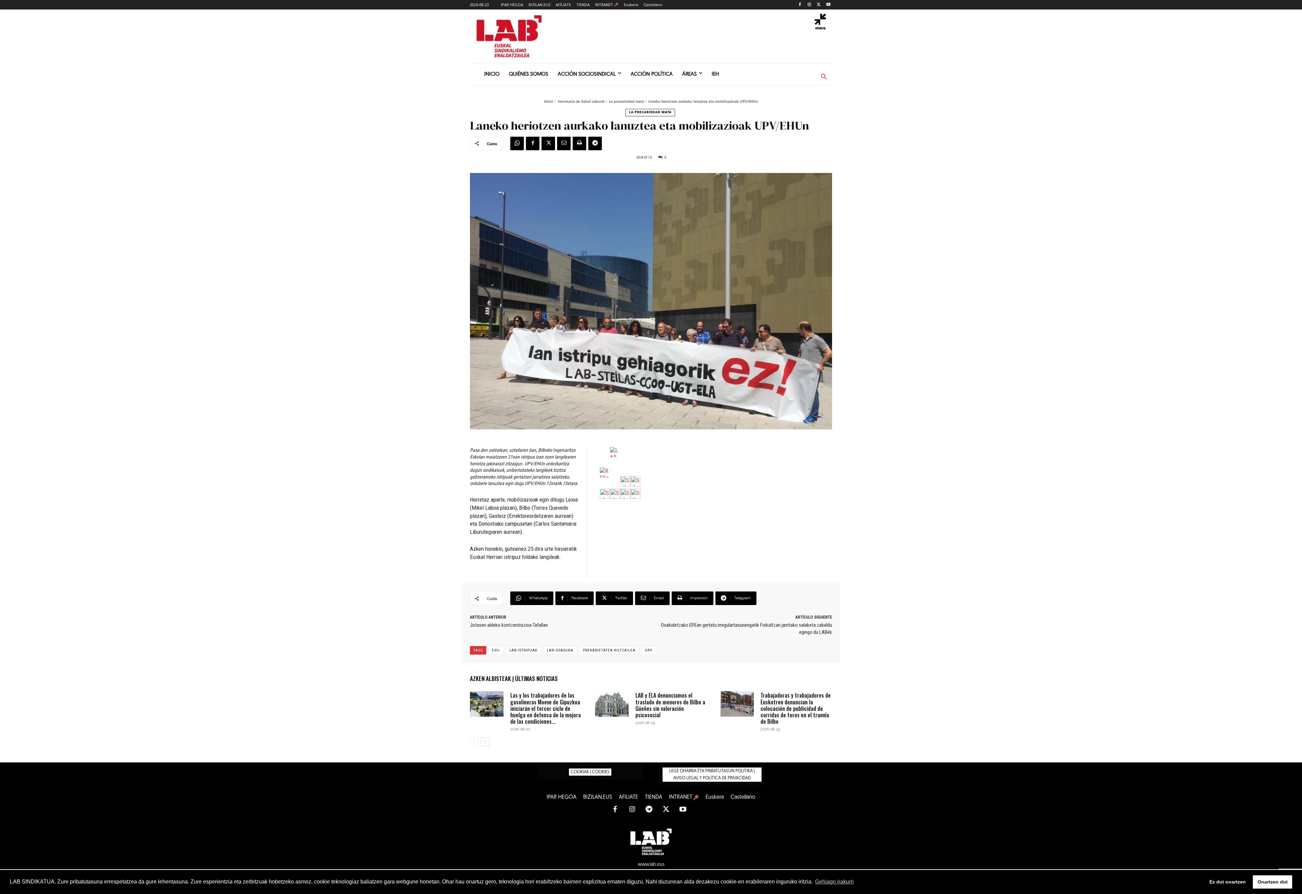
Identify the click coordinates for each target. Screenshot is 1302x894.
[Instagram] (809, 5)
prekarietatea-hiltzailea (609, 650)
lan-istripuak (523, 650)
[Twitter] (819, 5)
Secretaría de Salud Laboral (581, 102)
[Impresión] (579, 143)
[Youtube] (828, 5)
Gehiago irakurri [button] (834, 882)
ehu (496, 650)
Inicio (548, 102)
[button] (824, 77)
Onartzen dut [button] (1273, 882)
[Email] (564, 143)
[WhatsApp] (517, 143)
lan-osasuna (560, 650)
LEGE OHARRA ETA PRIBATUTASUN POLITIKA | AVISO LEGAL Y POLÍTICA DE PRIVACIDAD (712, 774)
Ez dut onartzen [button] (1227, 882)
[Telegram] (595, 143)
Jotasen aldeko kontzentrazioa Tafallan (509, 625)
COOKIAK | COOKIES (590, 772)
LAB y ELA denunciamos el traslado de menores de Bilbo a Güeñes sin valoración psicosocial (670, 705)
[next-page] (485, 741)
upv (648, 650)
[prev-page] (474, 741)
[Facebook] (800, 5)
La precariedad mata (626, 102)
